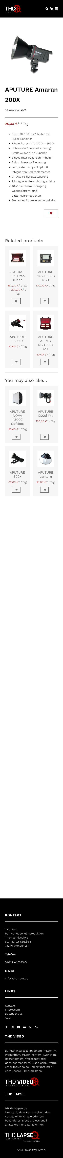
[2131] (51, 213)
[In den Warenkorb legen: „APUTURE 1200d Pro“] (46, 436)
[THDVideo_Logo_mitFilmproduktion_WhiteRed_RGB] (22, 1078)
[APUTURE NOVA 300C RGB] (45, 256)
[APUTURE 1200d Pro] (45, 396)
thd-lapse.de (18, 1108)
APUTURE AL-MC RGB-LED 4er (45, 343)
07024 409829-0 (16, 962)
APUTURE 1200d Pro (45, 414)
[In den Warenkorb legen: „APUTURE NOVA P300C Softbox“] (17, 436)
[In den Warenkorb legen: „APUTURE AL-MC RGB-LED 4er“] (46, 362)
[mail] (30, 1027)
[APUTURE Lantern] (45, 456)
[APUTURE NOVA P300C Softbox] (17, 396)
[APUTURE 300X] (17, 456)
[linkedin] (24, 1027)
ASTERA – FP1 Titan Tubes (17, 276)
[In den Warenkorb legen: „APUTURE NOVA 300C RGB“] (46, 301)
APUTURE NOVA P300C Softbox (17, 418)
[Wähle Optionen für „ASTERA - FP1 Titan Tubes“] (17, 301)
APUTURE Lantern (45, 474)
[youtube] (18, 1027)
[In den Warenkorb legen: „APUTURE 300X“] (17, 489)
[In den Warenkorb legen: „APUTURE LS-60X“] (17, 362)
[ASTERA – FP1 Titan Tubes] (17, 256)
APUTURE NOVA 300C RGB (45, 276)
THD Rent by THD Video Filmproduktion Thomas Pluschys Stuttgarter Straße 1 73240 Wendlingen (24, 937)
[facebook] (6, 1027)
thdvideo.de (21, 1066)
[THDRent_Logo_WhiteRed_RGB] (13, 7)
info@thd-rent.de (16, 978)
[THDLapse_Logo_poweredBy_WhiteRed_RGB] (22, 1132)
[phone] (36, 1027)
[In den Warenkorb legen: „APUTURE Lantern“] (46, 489)
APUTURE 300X (17, 474)
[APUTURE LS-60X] (17, 321)
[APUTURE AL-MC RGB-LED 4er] (45, 321)
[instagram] (12, 1027)
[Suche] (47, 8)
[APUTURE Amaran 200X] (31, 56)
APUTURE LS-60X (17, 339)
